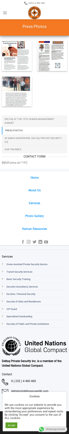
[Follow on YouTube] (46, 242)
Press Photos (14, 130)
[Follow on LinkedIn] (40, 242)
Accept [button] (11, 425)
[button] (5, 12)
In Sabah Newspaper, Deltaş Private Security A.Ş (33, 140)
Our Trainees (13, 149)
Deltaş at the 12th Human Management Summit (29, 121)
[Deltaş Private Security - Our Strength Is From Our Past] (34, 12)
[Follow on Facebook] (23, 242)
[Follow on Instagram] (29, 242)
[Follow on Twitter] (34, 242)
